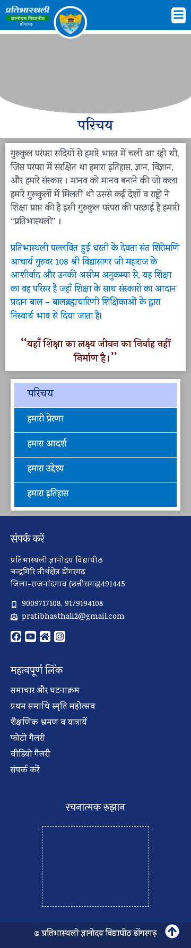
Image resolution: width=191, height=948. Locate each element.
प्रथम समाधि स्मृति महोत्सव (53, 707)
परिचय (41, 395)
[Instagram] (59, 636)
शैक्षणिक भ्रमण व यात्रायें (49, 723)
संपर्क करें (25, 771)
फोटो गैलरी (28, 739)
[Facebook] (16, 636)
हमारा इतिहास (48, 495)
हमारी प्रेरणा (45, 420)
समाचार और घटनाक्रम (45, 691)
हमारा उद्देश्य (46, 470)
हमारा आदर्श (47, 445)
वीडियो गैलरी (30, 755)
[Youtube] (30, 636)
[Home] (45, 636)
